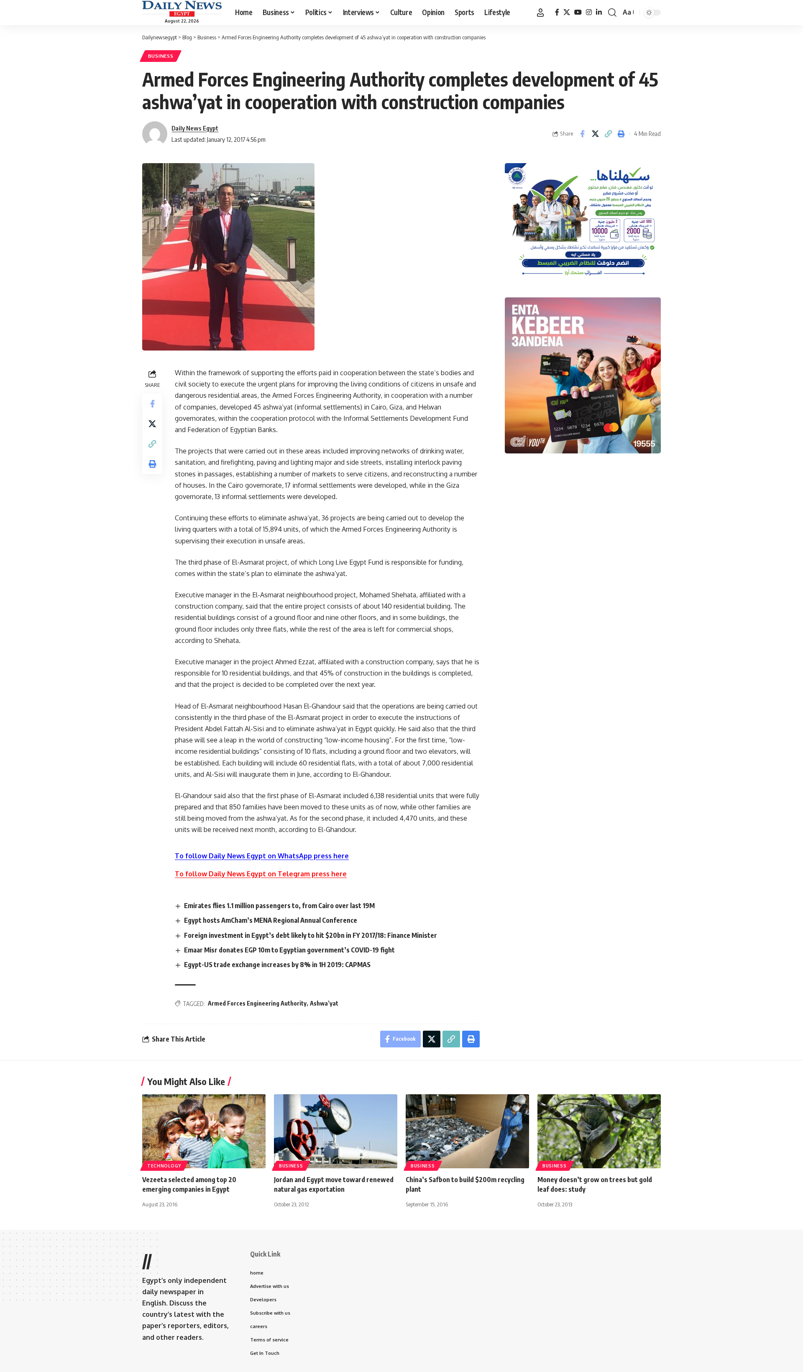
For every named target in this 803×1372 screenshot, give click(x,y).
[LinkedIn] (599, 12)
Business (161, 56)
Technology (164, 1165)
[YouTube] (578, 12)
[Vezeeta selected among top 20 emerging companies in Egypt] (204, 1131)
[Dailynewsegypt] (182, 9)
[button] (540, 12)
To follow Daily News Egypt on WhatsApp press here (262, 856)
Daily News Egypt (194, 128)
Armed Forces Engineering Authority (257, 1003)
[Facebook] (557, 12)
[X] (566, 12)
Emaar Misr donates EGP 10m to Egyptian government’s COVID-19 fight (289, 950)
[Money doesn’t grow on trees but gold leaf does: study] (599, 1131)
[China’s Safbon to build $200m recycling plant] (467, 1131)
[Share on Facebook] (582, 134)
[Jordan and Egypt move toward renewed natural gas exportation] (335, 1131)
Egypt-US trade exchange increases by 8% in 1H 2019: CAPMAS (277, 964)
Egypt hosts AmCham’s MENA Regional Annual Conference (270, 920)
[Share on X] (595, 134)
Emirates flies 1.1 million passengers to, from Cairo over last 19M (279, 905)
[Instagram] (589, 12)
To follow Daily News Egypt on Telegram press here (261, 874)
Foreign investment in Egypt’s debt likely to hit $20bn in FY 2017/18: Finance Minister (310, 935)
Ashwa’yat (324, 1003)
